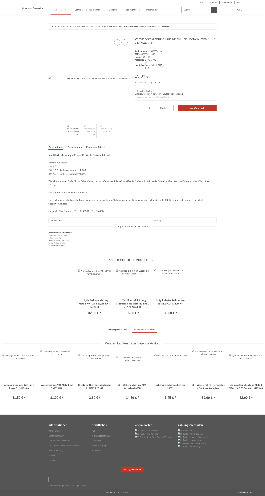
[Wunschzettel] (227, 10)
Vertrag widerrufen (132, 469)
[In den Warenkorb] (50, 35)
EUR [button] (202, 2)
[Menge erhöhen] (170, 108)
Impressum (97, 450)
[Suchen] (214, 10)
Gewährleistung (55, 450)
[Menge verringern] (138, 108)
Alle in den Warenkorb (144, 329)
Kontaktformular (56, 435)
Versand (157, 82)
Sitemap (52, 460)
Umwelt (51, 455)
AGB (94, 430)
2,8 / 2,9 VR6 (150, 59)
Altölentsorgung (99, 445)
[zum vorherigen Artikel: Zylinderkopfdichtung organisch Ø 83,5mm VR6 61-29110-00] (208, 26)
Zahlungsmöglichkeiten (59, 440)
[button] (222, 10)
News (239, 2)
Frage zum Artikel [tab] (95, 147)
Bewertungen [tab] (75, 147)
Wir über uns (54, 430)
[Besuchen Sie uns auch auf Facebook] (51, 479)
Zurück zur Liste (57, 26)
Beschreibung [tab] (55, 147)
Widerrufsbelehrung (101, 435)
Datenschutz (97, 440)
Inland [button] (166, 97)
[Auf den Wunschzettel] (124, 42)
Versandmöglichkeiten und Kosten (64, 445)
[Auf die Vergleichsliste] (117, 42)
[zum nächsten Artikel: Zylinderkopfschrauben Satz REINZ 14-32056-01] (214, 26)
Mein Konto (227, 2)
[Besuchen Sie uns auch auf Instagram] (58, 479)
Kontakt (213, 2)
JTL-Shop (250, 492)
